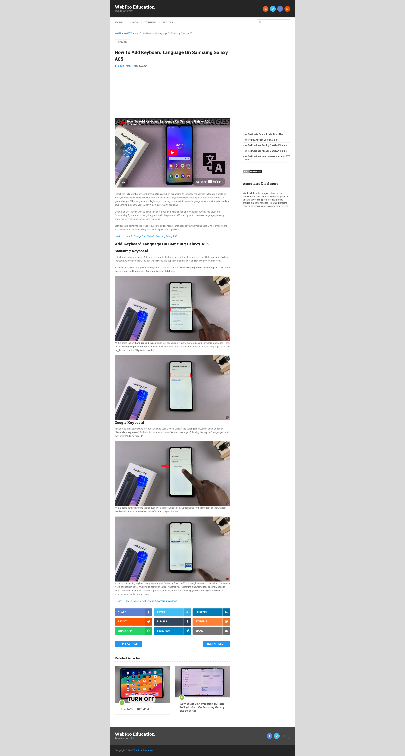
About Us (168, 22)
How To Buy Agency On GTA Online (261, 140)
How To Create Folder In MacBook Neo (263, 134)
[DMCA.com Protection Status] (252, 174)
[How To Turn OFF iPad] (142, 684)
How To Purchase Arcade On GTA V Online (265, 151)
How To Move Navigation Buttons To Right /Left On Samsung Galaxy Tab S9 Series (202, 707)
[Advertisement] (172, 94)
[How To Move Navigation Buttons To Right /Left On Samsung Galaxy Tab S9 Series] (202, 681)
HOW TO (134, 22)
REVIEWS (119, 22)
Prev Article (129, 644)
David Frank (124, 66)
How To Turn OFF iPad (134, 709)
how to (122, 42)
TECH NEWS (150, 22)
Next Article (215, 644)
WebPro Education (135, 7)
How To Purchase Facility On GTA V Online (265, 145)
